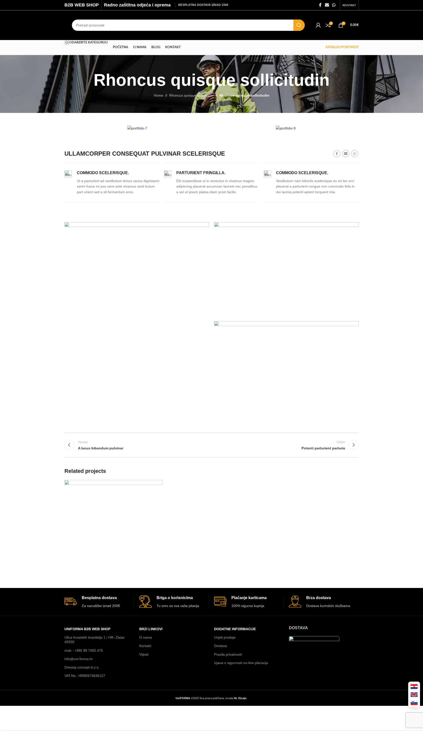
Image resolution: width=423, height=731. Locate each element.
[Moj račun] (318, 25)
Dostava (220, 646)
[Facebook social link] (320, 5)
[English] (414, 694)
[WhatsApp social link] (333, 5)
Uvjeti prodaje (225, 637)
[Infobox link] (111, 182)
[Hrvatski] (414, 686)
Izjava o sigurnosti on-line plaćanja (241, 663)
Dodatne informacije (235, 629)
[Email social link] (326, 5)
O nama (145, 637)
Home (158, 95)
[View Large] (156, 485)
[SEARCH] (299, 25)
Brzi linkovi (150, 629)
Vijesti (143, 654)
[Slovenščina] (414, 702)
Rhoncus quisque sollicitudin (191, 95)
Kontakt (145, 646)
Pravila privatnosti (228, 654)
